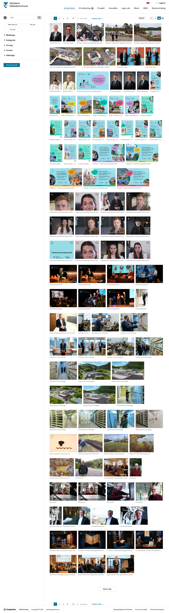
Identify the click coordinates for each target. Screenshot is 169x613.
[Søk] (39, 18)
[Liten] (155, 18)
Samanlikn (113, 8)
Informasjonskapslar (157, 609)
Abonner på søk (11, 65)
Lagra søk (125, 8)
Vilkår (145, 8)
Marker (141, 18)
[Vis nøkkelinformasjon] (151, 18)
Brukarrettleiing (158, 8)
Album (136, 8)
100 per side (96, 18)
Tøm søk (32, 25)
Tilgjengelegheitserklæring (122, 609)
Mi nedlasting (84, 8)
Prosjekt (101, 8)
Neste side (107, 589)
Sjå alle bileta (69, 8)
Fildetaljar (10, 55)
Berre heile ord (12, 25)
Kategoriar (10, 40)
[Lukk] (5, 17)
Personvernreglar (141, 609)
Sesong (9, 45)
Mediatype (10, 35)
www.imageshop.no (53, 609)
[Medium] (159, 18)
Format (9, 50)
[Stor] (162, 18)
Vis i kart (12, 30)
